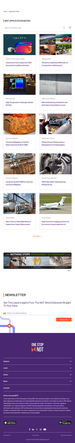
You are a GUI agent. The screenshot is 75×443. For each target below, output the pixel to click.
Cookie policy (35, 435)
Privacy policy (6, 435)
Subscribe (64, 320)
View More (36, 236)
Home (5, 11)
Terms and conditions (66, 435)
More (5, 381)
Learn (5, 368)
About (5, 375)
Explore (6, 361)
